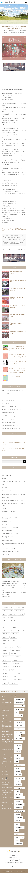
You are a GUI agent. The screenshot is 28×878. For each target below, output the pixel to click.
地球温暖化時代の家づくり (8, 412)
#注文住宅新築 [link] (5, 229)
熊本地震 (5, 670)
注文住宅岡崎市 (16, 663)
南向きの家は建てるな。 (7, 540)
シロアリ (21, 614)
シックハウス (12, 614)
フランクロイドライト (8, 630)
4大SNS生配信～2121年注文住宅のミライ (16, 30)
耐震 (15, 676)
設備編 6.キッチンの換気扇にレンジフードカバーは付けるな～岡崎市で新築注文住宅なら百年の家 (17, 370)
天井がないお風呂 (16, 650)
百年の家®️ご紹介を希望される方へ (10, 537)
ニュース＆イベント (6, 475)
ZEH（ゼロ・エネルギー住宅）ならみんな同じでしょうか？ (14, 504)
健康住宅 (19, 240)
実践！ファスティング (7, 419)
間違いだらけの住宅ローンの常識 (9, 428)
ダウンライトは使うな (14, 376)
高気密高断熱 (16, 243)
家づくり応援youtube (7, 422)
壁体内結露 (6, 650)
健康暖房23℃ (7, 242)
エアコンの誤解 (7, 239)
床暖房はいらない (17, 242)
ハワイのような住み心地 (12, 240)
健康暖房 (23, 240)
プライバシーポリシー (7, 554)
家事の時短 (13, 653)
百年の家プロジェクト (8, 673)
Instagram (4, 393)
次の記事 (20, 249)
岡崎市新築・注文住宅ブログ (18, 32)
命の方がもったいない (8, 647)
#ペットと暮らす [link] (6, 228)
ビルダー (21, 627)
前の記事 (8, 249)
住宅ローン (14, 633)
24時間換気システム (8, 607)
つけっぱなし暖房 (14, 239)
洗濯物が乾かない (17, 666)
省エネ (18, 673)
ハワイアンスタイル (8, 624)
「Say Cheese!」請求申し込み (9, 548)
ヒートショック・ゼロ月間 (9, 627)
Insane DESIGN (5, 497)
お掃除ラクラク (20, 607)
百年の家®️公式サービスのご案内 (10, 533)
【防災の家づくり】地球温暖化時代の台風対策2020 (14, 494)
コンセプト (4, 478)
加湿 (14, 640)
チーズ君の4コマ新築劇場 (8, 406)
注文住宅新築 (6, 666)
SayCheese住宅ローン (7, 400)
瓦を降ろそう (14, 670)
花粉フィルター (7, 679)
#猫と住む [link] (19, 228)
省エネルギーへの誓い (7, 491)
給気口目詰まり (7, 676)
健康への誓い (5, 484)
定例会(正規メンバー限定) (8, 416)
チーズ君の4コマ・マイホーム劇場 (10, 527)
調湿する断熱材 (18, 679)
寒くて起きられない (8, 656)
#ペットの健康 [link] (13, 228)
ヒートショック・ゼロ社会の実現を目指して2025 (13, 481)
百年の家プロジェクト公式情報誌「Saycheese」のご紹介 (14, 544)
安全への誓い (5, 487)
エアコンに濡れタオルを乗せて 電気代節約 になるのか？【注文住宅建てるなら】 (17, 348)
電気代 (11, 243)
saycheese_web (5, 397)
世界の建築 (6, 633)
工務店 (11, 242)
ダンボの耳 (4, 403)
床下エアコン (6, 660)
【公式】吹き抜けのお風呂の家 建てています (12, 500)
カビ (4, 614)
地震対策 (19, 647)
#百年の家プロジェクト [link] (14, 229)
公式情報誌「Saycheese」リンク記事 (10, 409)
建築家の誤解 (6, 663)
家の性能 (5, 653)
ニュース (4, 508)
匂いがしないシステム (8, 643)
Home (3, 472)
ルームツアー (20, 630)
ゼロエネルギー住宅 (8, 617)
